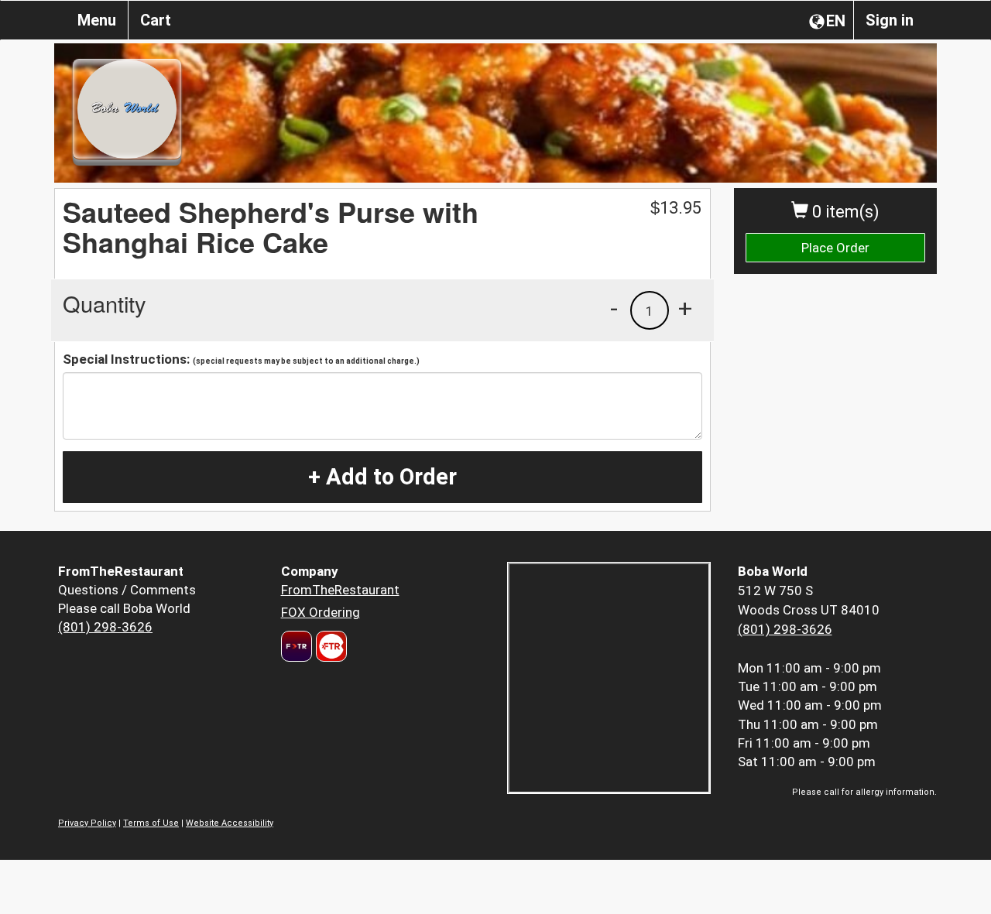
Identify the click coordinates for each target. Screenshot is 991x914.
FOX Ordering (320, 612)
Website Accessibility (229, 823)
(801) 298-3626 (105, 627)
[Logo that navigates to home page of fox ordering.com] (329, 646)
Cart (155, 20)
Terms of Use (151, 823)
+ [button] (685, 308)
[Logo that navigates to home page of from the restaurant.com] (296, 646)
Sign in (890, 20)
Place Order (835, 247)
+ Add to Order (382, 477)
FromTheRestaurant (340, 589)
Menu (96, 20)
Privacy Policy (87, 823)
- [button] (614, 308)
